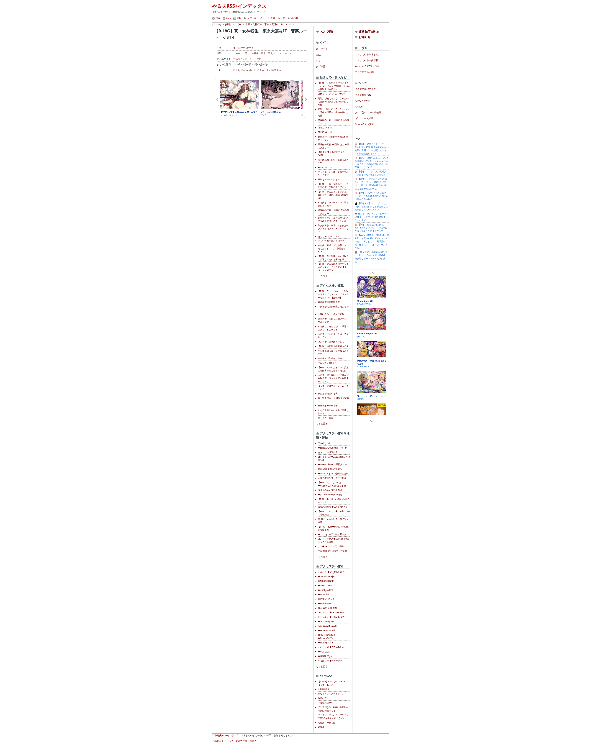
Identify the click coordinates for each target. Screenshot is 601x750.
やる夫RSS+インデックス (239, 6)
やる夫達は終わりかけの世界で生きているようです (333, 328)
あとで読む (327, 31)
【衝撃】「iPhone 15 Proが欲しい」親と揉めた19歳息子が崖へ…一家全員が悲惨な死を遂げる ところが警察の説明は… (372, 184)
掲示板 (294, 18)
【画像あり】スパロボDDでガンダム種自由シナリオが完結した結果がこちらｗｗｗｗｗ (371, 206)
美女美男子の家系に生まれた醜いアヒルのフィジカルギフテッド (333, 228)
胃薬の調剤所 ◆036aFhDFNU (332, 506)
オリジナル (322, 48)
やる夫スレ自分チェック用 (247, 58)
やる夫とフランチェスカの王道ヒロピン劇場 (333, 204)
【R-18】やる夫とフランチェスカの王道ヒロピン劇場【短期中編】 (333, 195)
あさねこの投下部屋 (328, 452)
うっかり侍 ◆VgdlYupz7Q (331, 660)
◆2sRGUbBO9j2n (326, 576)
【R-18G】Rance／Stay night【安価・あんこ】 (332, 683)
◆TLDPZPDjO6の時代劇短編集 (333, 473)
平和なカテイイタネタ (329, 179)
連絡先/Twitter (369, 31)
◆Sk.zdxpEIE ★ (326, 642)
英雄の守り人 (324, 698)
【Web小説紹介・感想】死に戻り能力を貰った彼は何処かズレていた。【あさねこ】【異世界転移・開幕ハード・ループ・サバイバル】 (372, 241)
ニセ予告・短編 (325, 418)
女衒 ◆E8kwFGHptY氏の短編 (332, 551)
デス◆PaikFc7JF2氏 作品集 (331, 546)
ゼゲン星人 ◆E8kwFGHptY (331, 617)
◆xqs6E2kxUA (325, 603)
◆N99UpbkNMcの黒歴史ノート (333, 464)
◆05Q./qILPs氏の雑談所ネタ (332, 534)
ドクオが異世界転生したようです (333, 308)
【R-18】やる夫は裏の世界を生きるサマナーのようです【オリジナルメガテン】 (333, 267)
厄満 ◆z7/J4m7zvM (327, 626)
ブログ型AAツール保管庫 (368, 112)
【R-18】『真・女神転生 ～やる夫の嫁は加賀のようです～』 (333, 186)
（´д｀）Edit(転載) (364, 118)
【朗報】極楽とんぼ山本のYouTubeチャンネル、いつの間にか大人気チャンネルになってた (371, 227)
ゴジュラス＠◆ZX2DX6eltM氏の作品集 (334, 458)
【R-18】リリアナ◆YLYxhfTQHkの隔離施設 (334, 513)
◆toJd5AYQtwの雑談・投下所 (332, 447)
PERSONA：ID (325, 127)
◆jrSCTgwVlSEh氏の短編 (330, 494)
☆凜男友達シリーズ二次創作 (332, 478)
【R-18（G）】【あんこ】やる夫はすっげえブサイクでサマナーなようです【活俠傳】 (333, 294)
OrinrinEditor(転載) (365, 124)
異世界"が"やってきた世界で (332, 93)
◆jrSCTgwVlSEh (325, 590)
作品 (228, 18)
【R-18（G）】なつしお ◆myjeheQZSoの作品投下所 (332, 484)
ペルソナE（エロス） (328, 362)
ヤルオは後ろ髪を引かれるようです (333, 352)
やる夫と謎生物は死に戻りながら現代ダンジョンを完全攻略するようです (333, 378)
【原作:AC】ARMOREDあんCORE (331, 154)
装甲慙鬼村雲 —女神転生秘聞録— (333, 400)
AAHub (358, 106)
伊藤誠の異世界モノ (328, 702)
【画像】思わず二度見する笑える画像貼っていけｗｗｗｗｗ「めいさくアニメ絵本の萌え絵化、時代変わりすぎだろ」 (372, 162)
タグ (249, 18)
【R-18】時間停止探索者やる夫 (333, 346)
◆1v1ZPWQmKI (326, 621)
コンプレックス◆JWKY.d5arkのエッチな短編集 (333, 540)
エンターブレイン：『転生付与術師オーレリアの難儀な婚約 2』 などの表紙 (372, 217)
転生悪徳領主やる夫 (328, 393)
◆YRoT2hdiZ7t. (325, 594)
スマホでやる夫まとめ (366, 54)
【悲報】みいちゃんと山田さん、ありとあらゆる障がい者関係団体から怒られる (371, 196)
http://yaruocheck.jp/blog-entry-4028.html (259, 70)
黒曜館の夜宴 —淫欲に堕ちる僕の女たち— (333, 122)
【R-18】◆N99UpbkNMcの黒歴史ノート (333, 501)
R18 (318, 60)
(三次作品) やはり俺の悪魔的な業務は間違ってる (333, 709)
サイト (261, 18)
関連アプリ (241, 741)
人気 (282, 18)
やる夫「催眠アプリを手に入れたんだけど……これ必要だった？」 (333, 248)
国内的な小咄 (324, 443)
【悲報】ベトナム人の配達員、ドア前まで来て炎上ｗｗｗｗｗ (372, 173)
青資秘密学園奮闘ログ (329, 302)
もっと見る (322, 275)
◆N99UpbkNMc (326, 581)
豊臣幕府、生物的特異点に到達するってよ (333, 138)
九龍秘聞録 (323, 689)
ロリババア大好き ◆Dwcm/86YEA (326, 637)
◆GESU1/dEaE (325, 585)
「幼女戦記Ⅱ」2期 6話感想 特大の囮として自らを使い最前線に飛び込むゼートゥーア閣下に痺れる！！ (371, 257)
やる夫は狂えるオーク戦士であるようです (333, 173)
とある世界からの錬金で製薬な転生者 (333, 412)
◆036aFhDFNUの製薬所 (330, 469)
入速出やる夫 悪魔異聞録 (331, 314)
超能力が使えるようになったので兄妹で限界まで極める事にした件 (333, 101)
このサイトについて (222, 741)
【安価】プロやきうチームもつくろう (333, 387)
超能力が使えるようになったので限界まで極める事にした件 (333, 219)
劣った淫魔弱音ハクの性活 (331, 240)
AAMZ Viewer (362, 100)
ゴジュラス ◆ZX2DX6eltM (331, 612)
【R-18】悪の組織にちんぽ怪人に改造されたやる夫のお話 (333, 258)
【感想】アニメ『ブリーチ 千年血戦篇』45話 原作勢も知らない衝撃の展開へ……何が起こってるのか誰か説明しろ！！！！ (372, 149)
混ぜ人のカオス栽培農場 (330, 490)
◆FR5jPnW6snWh (243, 47)
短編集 (321, 727)
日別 (217, 18)
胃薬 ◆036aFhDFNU (328, 608)
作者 (272, 18)
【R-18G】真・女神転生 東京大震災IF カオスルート (262, 53)
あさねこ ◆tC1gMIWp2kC (331, 572)
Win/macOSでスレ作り (367, 66)
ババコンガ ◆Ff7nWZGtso (331, 647)
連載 (238, 18)
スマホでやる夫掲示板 (366, 60)
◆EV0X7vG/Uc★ (326, 599)
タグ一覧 (320, 66)
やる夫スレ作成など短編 (330, 358)
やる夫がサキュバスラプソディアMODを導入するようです (333, 716)
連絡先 (253, 741)
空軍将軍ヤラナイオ (328, 405)
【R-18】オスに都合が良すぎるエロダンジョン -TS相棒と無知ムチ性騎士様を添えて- (334, 86)
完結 (318, 54)
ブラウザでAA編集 (364, 72)
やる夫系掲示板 (363, 94)
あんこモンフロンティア (330, 236)
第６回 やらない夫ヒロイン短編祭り (333, 521)
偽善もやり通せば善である (331, 341)
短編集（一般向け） (328, 722)
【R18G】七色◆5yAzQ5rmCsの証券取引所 (333, 528)
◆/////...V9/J (324, 651)
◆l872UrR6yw (325, 656)
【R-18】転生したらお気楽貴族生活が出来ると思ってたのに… (333, 369)
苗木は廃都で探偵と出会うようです (333, 161)
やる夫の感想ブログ (365, 88)
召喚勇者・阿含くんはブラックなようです (333, 320)
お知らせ (365, 37)
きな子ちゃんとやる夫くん (331, 693)
